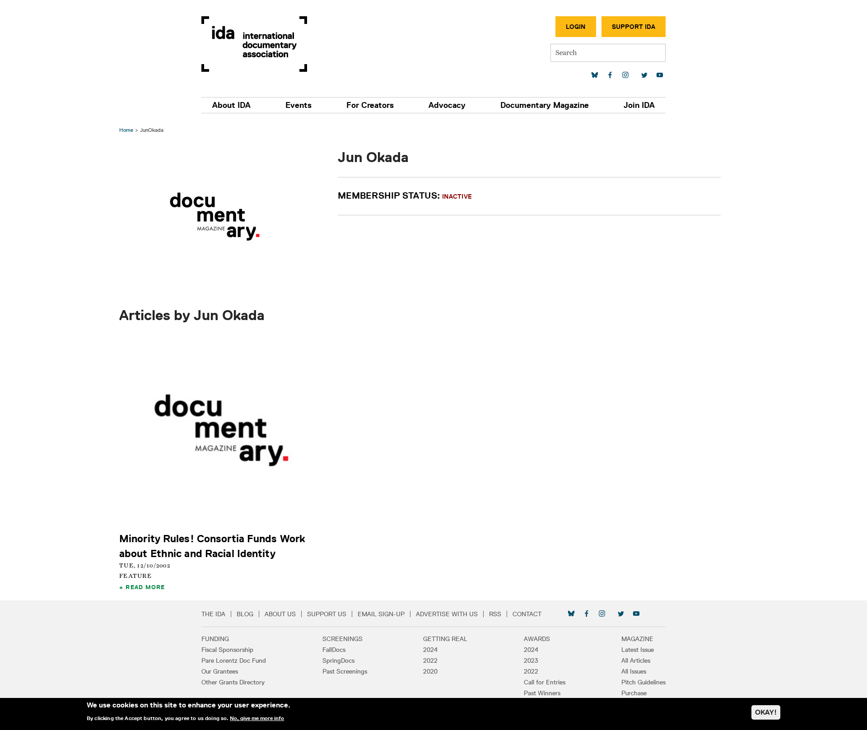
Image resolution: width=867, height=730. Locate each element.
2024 (430, 649)
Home (126, 130)
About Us (280, 614)
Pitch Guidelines (643, 682)
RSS (495, 614)
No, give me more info (257, 718)
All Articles (635, 660)
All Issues (633, 671)
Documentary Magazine (544, 105)
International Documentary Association (254, 44)
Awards (537, 639)
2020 (430, 671)
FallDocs (333, 649)
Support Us (326, 614)
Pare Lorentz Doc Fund (233, 660)
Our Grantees (219, 671)
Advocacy (447, 105)
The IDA (213, 614)
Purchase (634, 693)
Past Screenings (344, 671)
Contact (527, 614)
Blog (245, 614)
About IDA (231, 105)
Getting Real (445, 639)
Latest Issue (637, 649)
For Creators (370, 105)
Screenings (342, 639)
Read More (145, 587)
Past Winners (542, 693)
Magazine (637, 639)
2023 (531, 660)
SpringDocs (338, 660)
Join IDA (639, 105)
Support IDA (633, 27)
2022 (430, 660)
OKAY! (766, 712)
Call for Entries (544, 682)
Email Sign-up (381, 614)
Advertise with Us (447, 614)
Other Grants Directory (233, 682)
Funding (215, 639)
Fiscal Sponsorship (227, 649)
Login (576, 27)
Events (298, 105)
